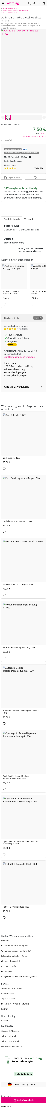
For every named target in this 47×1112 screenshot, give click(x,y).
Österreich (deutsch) (10, 1031)
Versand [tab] (28, 219)
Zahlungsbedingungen (15, 375)
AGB (6, 366)
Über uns (5, 940)
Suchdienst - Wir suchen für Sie (15, 1004)
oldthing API (6, 971)
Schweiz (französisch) (10, 1041)
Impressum (10, 363)
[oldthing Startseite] (13, 3)
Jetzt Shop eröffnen (9, 966)
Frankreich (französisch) (11, 1046)
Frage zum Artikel (14, 178)
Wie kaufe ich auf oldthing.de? (14, 945)
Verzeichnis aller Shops (11, 988)
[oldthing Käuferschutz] (23, 1060)
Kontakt (4, 1020)
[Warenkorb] (43, 3)
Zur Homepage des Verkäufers (19, 356)
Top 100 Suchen (8, 998)
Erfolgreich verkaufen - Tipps (14, 956)
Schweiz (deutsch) (9, 1036)
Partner (4, 1009)
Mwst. (43, 133)
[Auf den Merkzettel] (35, 178)
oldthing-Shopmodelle (11, 961)
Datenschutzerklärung (22, 366)
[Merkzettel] (39, 3)
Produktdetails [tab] (12, 219)
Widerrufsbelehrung (14, 369)
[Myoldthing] (34, 3)
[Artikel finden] (29, 3)
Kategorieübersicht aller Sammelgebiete (19, 976)
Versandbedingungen (15, 372)
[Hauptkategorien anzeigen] (3, 3)
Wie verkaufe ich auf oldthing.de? (16, 951)
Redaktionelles (7, 993)
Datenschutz (6, 1106)
